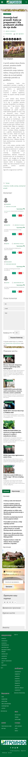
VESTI (2, 667)
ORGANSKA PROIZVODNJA (19, 693)
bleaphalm (8, 204)
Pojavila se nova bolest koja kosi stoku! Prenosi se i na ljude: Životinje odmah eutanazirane (13, 528)
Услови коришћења (15, 750)
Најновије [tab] (6, 491)
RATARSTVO (3, 638)
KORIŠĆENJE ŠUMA (5, 706)
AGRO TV (16, 634)
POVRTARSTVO (4, 640)
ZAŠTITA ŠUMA (4, 701)
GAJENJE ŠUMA (4, 699)
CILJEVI (16, 728)
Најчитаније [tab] (16, 491)
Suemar (7, 282)
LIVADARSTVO (4, 656)
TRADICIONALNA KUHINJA (6, 726)
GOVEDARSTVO (18, 671)
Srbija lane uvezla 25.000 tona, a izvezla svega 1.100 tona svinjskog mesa (13, 476)
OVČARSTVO (17, 676)
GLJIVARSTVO (4, 665)
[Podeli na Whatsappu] (15, 39)
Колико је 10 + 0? (8, 333)
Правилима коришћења (12, 343)
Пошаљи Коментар (16, 337)
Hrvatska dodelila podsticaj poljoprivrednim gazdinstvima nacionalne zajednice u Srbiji (13, 505)
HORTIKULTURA (4, 654)
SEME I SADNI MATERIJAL (6, 703)
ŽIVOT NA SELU (18, 715)
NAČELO (16, 730)
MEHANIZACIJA (4, 711)
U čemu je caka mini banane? (12, 501)
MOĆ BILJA (3, 728)
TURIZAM (16, 717)
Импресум (4, 752)
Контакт (10, 752)
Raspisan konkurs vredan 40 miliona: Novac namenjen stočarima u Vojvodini (12, 541)
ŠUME (2, 696)
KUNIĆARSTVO (17, 690)
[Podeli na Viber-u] (17, 39)
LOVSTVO (3, 708)
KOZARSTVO (17, 678)
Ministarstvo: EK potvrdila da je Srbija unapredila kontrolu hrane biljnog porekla (13, 535)
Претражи (9, 586)
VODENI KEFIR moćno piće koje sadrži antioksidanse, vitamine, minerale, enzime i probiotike (12, 391)
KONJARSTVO (17, 681)
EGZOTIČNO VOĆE (5, 647)
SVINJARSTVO (17, 674)
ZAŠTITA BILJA (4, 658)
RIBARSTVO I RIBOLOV (19, 687)
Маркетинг (23, 750)
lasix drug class (7, 211)
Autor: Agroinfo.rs (19, 33)
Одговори (20, 209)
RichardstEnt (9, 262)
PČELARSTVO (17, 685)
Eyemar (7, 243)
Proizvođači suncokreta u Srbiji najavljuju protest (13, 522)
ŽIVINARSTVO (17, 683)
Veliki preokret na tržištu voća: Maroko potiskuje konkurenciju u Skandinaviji (14, 512)
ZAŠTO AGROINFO (18, 726)
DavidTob (8, 225)
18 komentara (8, 33)
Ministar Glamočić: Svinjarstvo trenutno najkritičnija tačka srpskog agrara (12, 366)
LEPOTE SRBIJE (17, 719)
